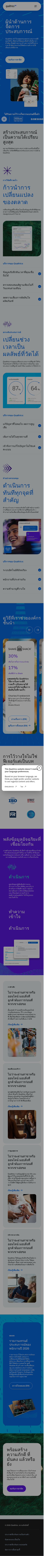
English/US (9, 787)
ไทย (22, 787)
